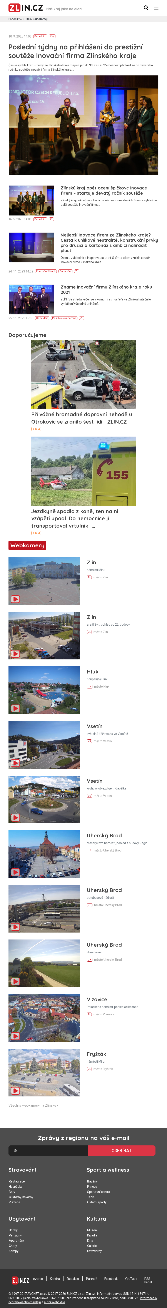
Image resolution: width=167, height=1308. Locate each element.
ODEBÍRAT (122, 1150)
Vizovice (97, 999)
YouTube (131, 1278)
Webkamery (27, 545)
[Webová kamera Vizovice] (44, 1018)
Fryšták (96, 1054)
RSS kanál (148, 1280)
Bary (12, 1192)
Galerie (92, 1246)
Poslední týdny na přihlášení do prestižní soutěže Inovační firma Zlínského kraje (75, 51)
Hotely (13, 1230)
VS (89, 741)
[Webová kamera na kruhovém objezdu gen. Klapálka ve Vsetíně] (44, 799)
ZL (51, 219)
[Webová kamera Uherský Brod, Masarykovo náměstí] (44, 854)
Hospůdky (15, 1186)
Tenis (91, 1197)
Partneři (91, 1278)
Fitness (92, 1186)
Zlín (91, 562)
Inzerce (38, 1278)
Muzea (92, 1230)
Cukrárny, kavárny (21, 1197)
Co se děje (42, 318)
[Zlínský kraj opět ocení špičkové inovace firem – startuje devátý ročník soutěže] (31, 200)
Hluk (93, 671)
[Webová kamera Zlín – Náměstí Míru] (44, 581)
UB (89, 850)
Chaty (13, 1246)
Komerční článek (46, 271)
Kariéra (55, 1278)
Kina (90, 1240)
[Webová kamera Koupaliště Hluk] (44, 690)
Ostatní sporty (97, 1202)
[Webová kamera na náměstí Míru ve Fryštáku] (44, 1072)
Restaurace (17, 1181)
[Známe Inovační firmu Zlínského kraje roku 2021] (31, 299)
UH (89, 686)
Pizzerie (14, 1202)
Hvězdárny (94, 1251)
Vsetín (95, 726)
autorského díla (54, 1302)
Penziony (15, 1235)
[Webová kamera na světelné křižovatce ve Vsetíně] (44, 745)
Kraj (52, 36)
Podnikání (40, 36)
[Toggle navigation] (156, 8)
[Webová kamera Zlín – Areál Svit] (44, 635)
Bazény (92, 1181)
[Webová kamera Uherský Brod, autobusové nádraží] (44, 909)
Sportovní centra (98, 1192)
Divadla (92, 1235)
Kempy (13, 1251)
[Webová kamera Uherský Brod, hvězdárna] (44, 963)
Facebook (111, 1278)
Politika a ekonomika (64, 318)
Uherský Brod (104, 835)
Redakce (73, 1278)
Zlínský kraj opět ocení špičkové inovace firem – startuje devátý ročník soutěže (104, 190)
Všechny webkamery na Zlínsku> (33, 1105)
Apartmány (17, 1240)
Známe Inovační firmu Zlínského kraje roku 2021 (106, 289)
